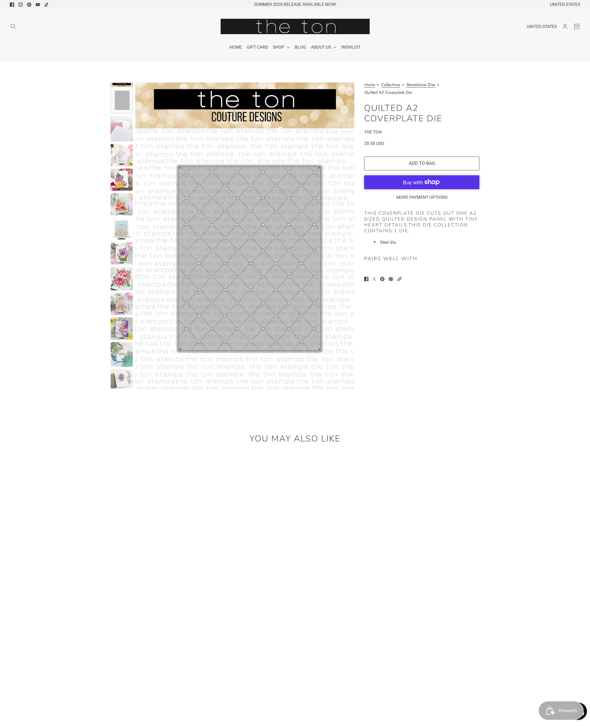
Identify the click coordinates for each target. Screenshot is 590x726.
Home (369, 85)
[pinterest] (29, 4)
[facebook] (12, 4)
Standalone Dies (420, 85)
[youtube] (37, 4)
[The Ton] (295, 26)
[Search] (13, 26)
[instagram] (20, 4)
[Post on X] (374, 279)
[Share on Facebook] (366, 279)
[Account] (565, 26)
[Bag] (576, 26)
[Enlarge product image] (244, 235)
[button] (399, 279)
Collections (390, 85)
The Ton (373, 131)
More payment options (421, 196)
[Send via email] (390, 279)
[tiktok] (46, 4)
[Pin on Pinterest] (382, 279)
